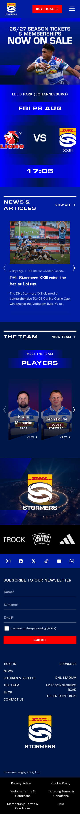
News (8, 671)
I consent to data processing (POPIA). (33, 628)
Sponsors (68, 664)
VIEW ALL (63, 205)
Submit (40, 640)
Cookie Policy (60, 783)
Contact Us (14, 699)
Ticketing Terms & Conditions (61, 793)
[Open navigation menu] (72, 9)
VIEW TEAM (61, 337)
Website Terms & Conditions (22, 793)
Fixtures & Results (19, 678)
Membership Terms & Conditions (22, 806)
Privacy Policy (21, 783)
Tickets (10, 664)
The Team (11, 685)
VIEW (30, 437)
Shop (8, 692)
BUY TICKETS (47, 9)
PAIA (61, 804)
